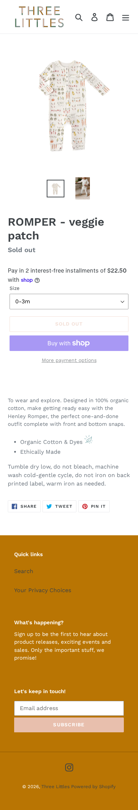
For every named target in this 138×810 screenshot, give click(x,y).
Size (14, 288)
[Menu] (125, 17)
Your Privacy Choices (42, 590)
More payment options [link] (69, 360)
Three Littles (56, 786)
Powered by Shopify (93, 786)
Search (23, 571)
